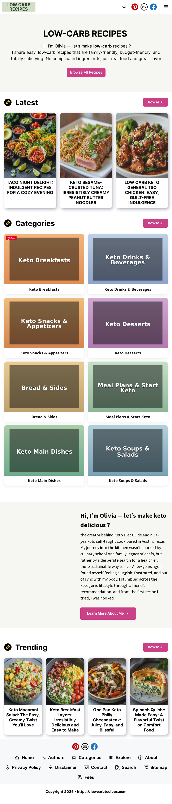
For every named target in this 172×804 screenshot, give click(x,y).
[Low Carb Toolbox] (18, 7)
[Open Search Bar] (124, 7)
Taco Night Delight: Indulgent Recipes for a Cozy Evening (30, 187)
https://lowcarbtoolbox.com (101, 791)
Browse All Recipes (86, 72)
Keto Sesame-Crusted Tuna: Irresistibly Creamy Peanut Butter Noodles (86, 192)
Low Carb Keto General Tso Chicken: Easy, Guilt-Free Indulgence (142, 192)
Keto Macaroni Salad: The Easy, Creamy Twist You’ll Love (23, 717)
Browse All (155, 102)
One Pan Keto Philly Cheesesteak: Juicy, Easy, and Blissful (107, 720)
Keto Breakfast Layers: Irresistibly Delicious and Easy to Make (65, 720)
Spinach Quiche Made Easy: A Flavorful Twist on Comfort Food (149, 720)
